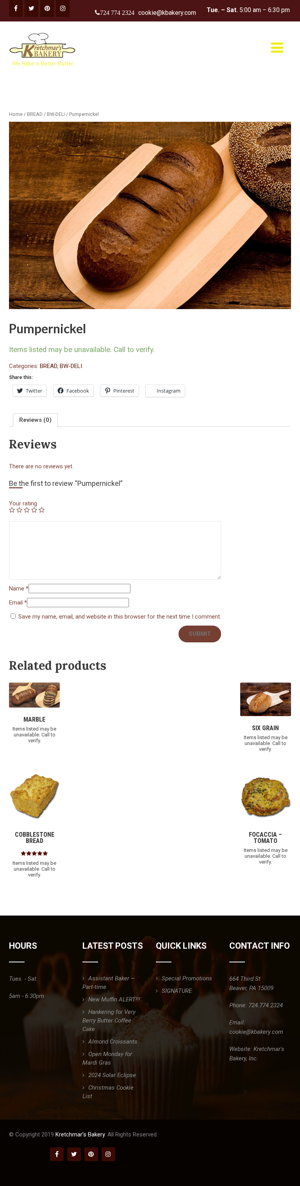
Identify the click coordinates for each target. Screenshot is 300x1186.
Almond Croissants (113, 1041)
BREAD (35, 114)
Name (19, 588)
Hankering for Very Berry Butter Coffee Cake (109, 1020)
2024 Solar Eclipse (112, 1075)
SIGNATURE (177, 990)
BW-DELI (56, 114)
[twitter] (31, 8)
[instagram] (63, 8)
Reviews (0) (35, 419)
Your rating (23, 503)
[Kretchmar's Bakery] (43, 32)
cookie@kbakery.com (167, 12)
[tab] (35, 420)
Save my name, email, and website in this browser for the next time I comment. (119, 616)
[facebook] (16, 8)
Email (18, 602)
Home (16, 114)
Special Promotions (187, 978)
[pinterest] (47, 8)
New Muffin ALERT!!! (114, 999)
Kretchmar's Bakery (80, 1134)
